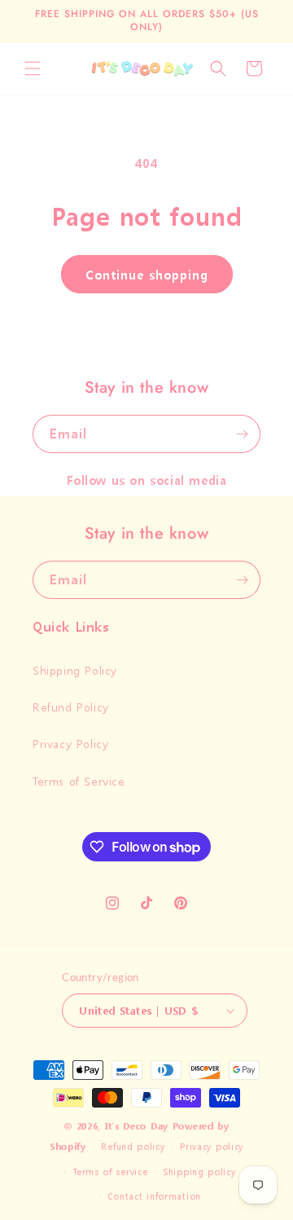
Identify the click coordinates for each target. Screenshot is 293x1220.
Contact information (154, 1196)
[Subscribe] (242, 434)
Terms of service (109, 1172)
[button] (32, 68)
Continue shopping (146, 274)
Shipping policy (199, 1172)
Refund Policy (71, 707)
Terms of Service (79, 781)
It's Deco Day (136, 1126)
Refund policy (132, 1147)
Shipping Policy (75, 670)
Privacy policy (211, 1147)
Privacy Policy (70, 743)
